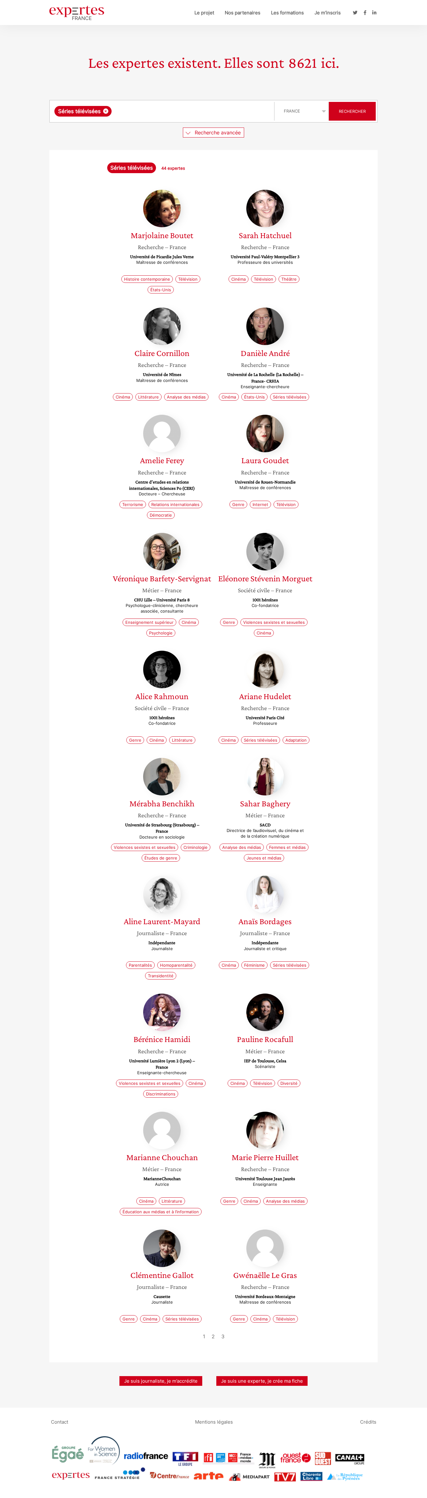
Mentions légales (214, 1422)
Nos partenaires (242, 13)
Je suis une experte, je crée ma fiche (262, 1381)
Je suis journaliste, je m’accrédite (161, 1381)
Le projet (204, 13)
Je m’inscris (327, 13)
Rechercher (352, 111)
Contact (59, 1422)
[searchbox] (175, 111)
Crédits (368, 1422)
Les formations (287, 13)
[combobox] (162, 111)
